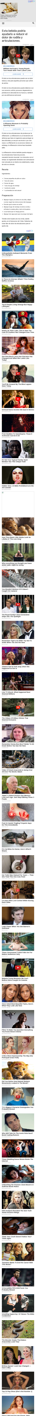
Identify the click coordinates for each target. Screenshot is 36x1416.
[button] (33, 24)
